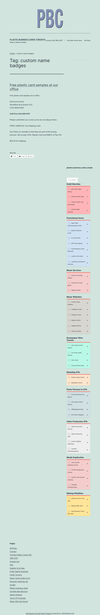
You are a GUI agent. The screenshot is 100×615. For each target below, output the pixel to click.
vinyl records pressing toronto (73, 463)
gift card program (77, 243)
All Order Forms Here (74, 40)
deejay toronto (76, 290)
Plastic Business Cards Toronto (27, 39)
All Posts (87, 40)
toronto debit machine (74, 210)
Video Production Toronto (75, 428)
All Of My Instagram (77, 414)
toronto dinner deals (77, 365)
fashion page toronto (78, 377)
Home (12, 53)
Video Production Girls (75, 435)
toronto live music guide (75, 284)
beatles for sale (76, 314)
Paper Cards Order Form (20, 578)
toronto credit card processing (75, 203)
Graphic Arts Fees (17, 568)
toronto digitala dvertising (74, 442)
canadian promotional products (76, 263)
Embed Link (14, 562)
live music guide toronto (75, 354)
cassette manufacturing (72, 486)
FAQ (11, 565)
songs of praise (76, 331)
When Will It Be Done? (19, 601)
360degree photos (77, 409)
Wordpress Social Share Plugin (38, 613)
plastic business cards (74, 232)
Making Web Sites (77, 505)
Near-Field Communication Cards (75, 224)
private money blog (77, 196)
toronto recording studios (75, 276)
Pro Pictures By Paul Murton (76, 396)
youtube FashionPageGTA (73, 450)
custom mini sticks (77, 256)
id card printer (75, 238)
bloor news (74, 360)
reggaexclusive (76, 325)
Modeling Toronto (76, 382)
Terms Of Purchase (18, 598)
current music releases (74, 303)
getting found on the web (76, 499)
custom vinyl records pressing (76, 478)
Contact (13, 552)
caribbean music (76, 309)
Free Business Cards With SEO (76, 250)
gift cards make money (74, 190)
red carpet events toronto (75, 346)
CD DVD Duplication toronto (76, 471)
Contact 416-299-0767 (54, 40)
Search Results (16, 595)
